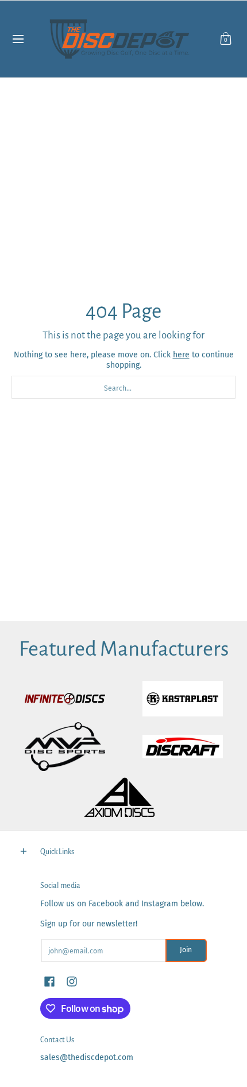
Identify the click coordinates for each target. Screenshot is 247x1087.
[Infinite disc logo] (64, 698)
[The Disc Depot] (119, 39)
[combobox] (123, 387)
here (181, 355)
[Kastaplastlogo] (182, 698)
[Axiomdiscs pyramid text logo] (124, 798)
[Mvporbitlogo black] (64, 746)
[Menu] (17, 39)
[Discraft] (182, 746)
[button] (226, 39)
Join (186, 950)
